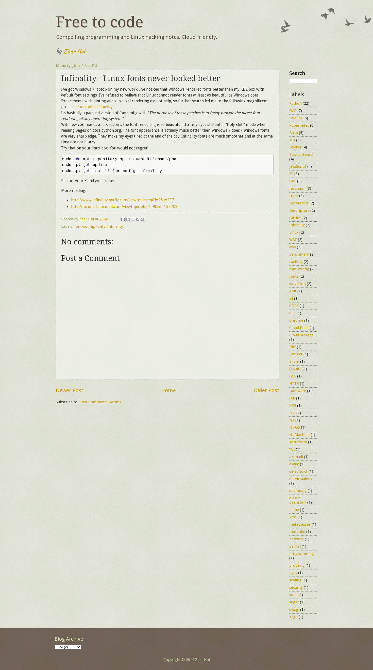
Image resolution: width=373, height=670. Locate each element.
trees (293, 196)
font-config (84, 226)
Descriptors (299, 210)
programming (301, 553)
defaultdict (298, 471)
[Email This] (123, 219)
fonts (100, 226)
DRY (292, 346)
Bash (293, 132)
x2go (293, 617)
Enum (294, 361)
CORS (294, 305)
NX (291, 420)
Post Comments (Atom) (100, 402)
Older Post (266, 390)
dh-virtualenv (300, 478)
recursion (297, 188)
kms (293, 517)
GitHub (295, 218)
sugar (294, 602)
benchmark (299, 254)
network (296, 539)
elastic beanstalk (297, 500)
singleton (297, 283)
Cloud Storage (301, 335)
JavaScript (297, 166)
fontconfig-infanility (95, 107)
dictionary (298, 490)
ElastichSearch (301, 154)
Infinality (115, 226)
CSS (292, 313)
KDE (292, 405)
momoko (297, 531)
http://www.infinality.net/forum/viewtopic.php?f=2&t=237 (122, 200)
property (296, 565)
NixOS (294, 427)
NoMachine (299, 434)
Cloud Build (299, 328)
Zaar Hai (74, 51)
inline (294, 509)
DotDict (295, 354)
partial (295, 546)
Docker (295, 147)
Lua (292, 413)
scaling (295, 580)
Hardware (297, 391)
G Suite (295, 369)
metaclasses (300, 524)
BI (291, 298)
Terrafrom (298, 442)
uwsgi (294, 609)
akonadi (296, 456)
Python (295, 103)
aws (292, 247)
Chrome (296, 320)
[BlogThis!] (127, 219)
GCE (292, 376)
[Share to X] (132, 219)
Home (168, 390)
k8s (292, 140)
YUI (292, 449)
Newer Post (69, 390)
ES (291, 173)
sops (293, 594)
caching (296, 261)
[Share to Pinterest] (142, 219)
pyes (293, 572)
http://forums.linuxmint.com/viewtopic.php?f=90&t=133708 (124, 206)
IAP (292, 398)
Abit (292, 291)
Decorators (299, 203)
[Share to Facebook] (137, 219)
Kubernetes (299, 125)
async (294, 464)
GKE (292, 181)
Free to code (99, 22)
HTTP (294, 383)
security (296, 587)
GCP (292, 110)
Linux (293, 232)
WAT (293, 239)
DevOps (295, 118)
